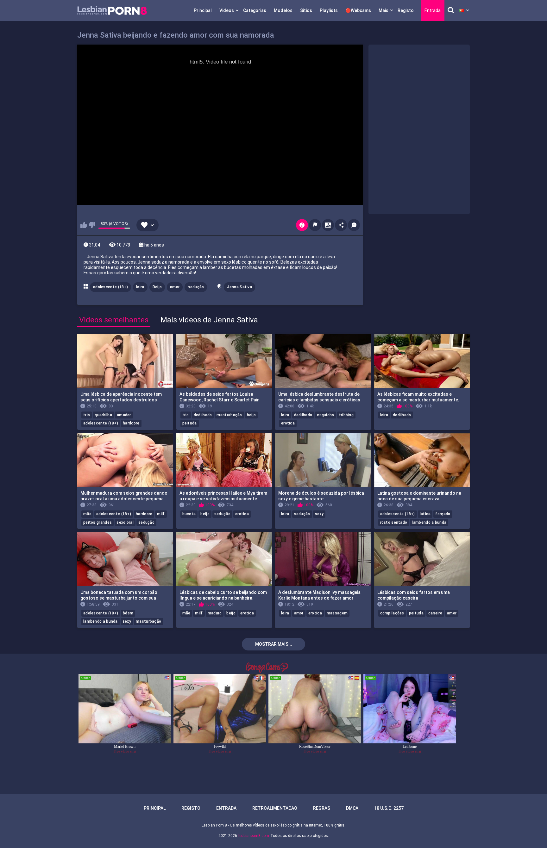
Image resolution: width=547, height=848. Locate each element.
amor (174, 287)
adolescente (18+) (110, 287)
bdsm (128, 613)
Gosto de (83, 225)
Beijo (157, 287)
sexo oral (125, 522)
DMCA (352, 808)
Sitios (306, 10)
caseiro (435, 613)
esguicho (325, 415)
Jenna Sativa (239, 287)
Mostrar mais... (273, 644)
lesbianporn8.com (253, 835)
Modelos (283, 10)
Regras (321, 808)
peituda (189, 423)
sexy (319, 514)
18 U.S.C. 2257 (389, 808)
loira (140, 287)
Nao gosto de (92, 225)
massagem (337, 613)
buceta (189, 514)
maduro (215, 613)
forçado (442, 514)
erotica (288, 423)
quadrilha (103, 415)
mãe (87, 514)
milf (161, 514)
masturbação (229, 415)
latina (425, 514)
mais (383, 10)
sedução (196, 287)
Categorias (254, 10)
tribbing (346, 415)
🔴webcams (358, 10)
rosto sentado (393, 522)
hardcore (131, 423)
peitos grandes (97, 522)
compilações (392, 613)
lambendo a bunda (429, 522)
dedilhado (203, 415)
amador (124, 415)
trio (86, 415)
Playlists (329, 10)
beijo (251, 415)
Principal (203, 10)
